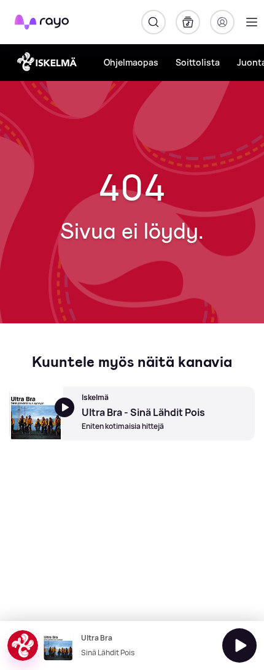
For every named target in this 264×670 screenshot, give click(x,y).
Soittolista (198, 62)
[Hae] (153, 22)
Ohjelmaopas (131, 62)
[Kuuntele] (239, 645)
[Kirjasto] (188, 22)
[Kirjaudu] (222, 22)
